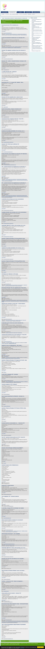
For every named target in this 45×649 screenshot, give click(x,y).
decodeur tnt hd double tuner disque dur (36, 41)
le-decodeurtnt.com (6, 69)
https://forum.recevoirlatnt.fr (7, 435)
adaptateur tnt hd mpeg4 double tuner (37, 44)
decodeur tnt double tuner (18, 46)
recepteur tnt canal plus (18, 285)
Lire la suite (3, 31)
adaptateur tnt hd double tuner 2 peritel (37, 28)
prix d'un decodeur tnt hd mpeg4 (37, 23)
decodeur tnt (12, 12)
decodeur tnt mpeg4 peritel (36, 37)
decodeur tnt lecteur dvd (17, 47)
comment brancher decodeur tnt (7, 531)
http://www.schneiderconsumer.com (8, 380)
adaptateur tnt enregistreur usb (17, 382)
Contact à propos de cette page (33, 643)
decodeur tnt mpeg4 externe (36, 50)
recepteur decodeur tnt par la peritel (10, 285)
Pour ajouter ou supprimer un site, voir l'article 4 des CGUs (10, 644)
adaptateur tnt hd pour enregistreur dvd (35, 39)
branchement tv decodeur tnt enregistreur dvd (22, 196)
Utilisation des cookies (24, 643)
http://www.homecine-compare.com (8, 142)
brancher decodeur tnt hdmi (36, 46)
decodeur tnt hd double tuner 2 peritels (36, 22)
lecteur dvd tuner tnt (17, 358)
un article (25, 14)
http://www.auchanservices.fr (7, 494)
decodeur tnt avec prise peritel (9, 358)
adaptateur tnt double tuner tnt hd (37, 45)
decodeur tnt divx (20, 332)
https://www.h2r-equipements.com (8, 638)
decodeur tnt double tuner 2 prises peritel (37, 33)
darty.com (4, 372)
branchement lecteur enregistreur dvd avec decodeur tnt (14, 621)
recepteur (28, 12)
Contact (33, 14)
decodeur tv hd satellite (23, 342)
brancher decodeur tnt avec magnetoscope (11, 179)
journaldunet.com (5, 178)
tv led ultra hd (4, 12)
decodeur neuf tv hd (17, 342)
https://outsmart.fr (5, 80)
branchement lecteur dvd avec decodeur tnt (11, 357)
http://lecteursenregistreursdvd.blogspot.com (9, 164)
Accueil (3, 14)
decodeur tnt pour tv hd (12, 343)
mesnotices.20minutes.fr (6, 406)
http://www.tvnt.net (6, 591)
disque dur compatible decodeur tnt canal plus (10, 196)
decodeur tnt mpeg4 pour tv (36, 42)
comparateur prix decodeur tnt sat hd (37, 49)
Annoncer (29, 14)
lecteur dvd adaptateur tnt (9, 381)
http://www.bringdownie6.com (7, 341)
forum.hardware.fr (5, 95)
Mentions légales (6, 643)
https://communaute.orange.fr (7, 619)
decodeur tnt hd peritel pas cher (37, 47)
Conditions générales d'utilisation (15, 643)
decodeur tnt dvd (15, 332)
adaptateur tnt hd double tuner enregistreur (36, 25)
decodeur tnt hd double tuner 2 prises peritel (36, 20)
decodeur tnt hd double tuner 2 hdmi (36, 36)
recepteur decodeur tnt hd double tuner (37, 31)
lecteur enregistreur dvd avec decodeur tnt (7, 197)
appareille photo (36, 12)
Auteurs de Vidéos (15, 14)
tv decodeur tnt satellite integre (10, 342)
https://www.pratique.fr (6, 394)
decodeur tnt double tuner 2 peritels (10, 46)
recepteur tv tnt (12, 545)
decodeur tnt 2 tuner (10, 47)
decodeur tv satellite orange (5, 343)
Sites (10, 14)
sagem (20, 12)
